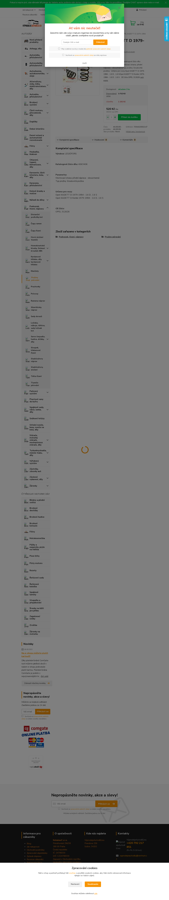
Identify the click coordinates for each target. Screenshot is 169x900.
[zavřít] (119, 7)
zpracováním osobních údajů (84, 55)
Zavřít (84, 63)
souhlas (72, 873)
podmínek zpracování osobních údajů (98, 49)
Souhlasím (93, 884)
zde (95, 893)
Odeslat (100, 42)
